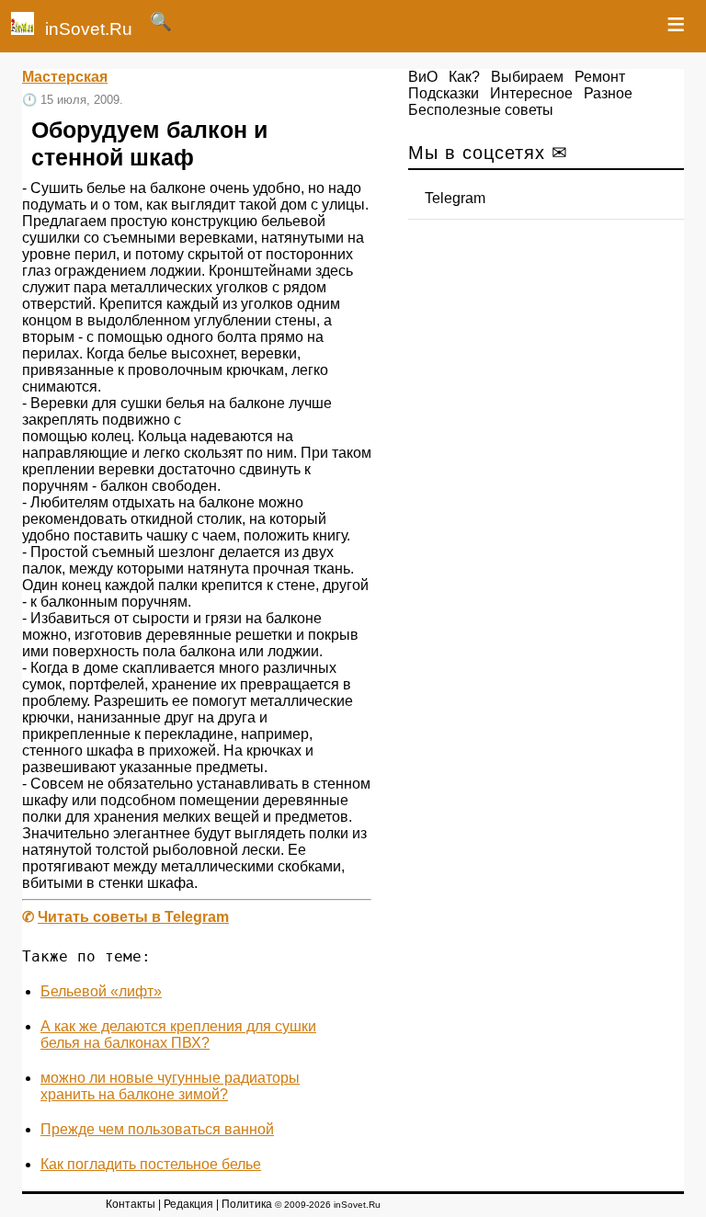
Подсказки (443, 93)
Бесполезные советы (480, 110)
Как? (464, 77)
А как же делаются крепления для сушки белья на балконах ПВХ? (178, 1034)
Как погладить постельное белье (150, 1164)
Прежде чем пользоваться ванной (157, 1129)
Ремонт (600, 77)
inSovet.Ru (88, 29)
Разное (608, 93)
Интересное (531, 93)
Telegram (455, 198)
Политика (247, 1204)
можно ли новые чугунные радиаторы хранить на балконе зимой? (170, 1086)
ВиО (423, 77)
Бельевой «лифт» (101, 991)
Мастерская (65, 77)
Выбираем (527, 77)
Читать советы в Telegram (133, 917)
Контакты (130, 1204)
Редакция (188, 1204)
